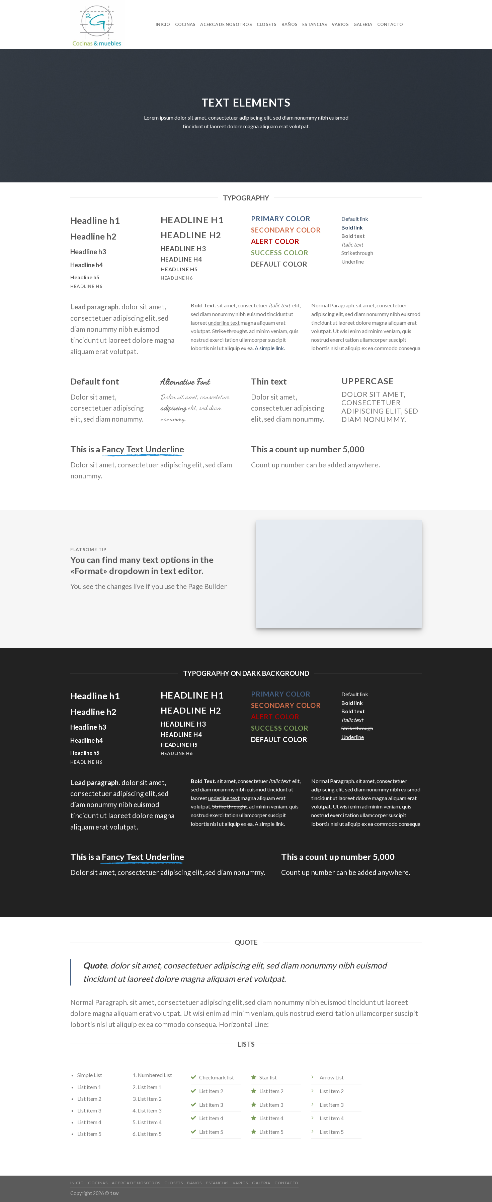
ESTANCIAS (314, 24)
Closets (267, 24)
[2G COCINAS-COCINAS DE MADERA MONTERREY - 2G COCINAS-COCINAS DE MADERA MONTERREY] (108, 24)
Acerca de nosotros (226, 24)
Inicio (163, 24)
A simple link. (270, 348)
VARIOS (340, 24)
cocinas (185, 24)
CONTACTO (390, 24)
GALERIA (363, 24)
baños (289, 24)
